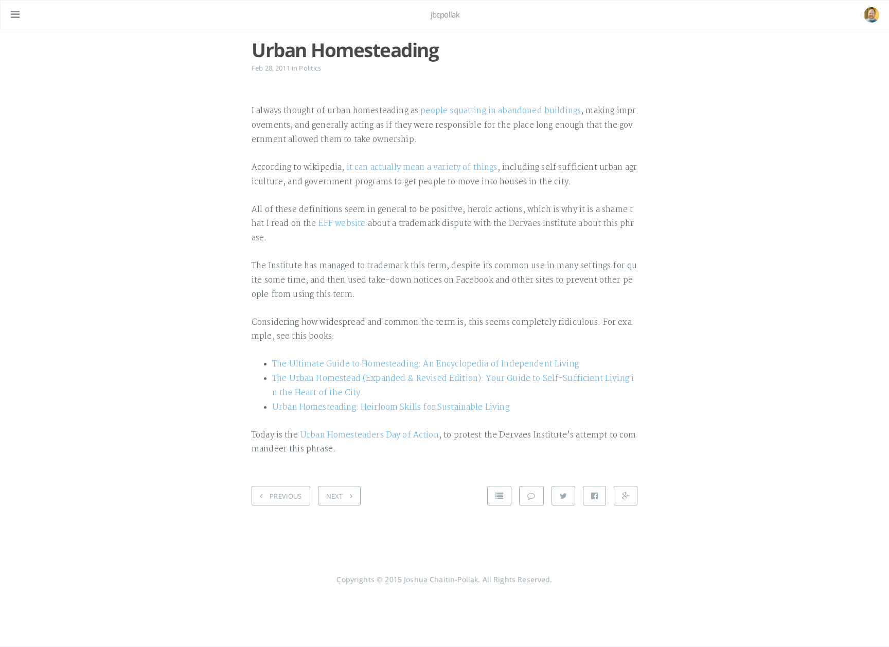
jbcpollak (445, 14)
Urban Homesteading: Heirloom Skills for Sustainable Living (390, 407)
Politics (310, 68)
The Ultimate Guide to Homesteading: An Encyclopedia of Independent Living (425, 364)
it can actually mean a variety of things (422, 167)
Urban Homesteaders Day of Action (369, 435)
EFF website (342, 224)
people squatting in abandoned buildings (500, 111)
